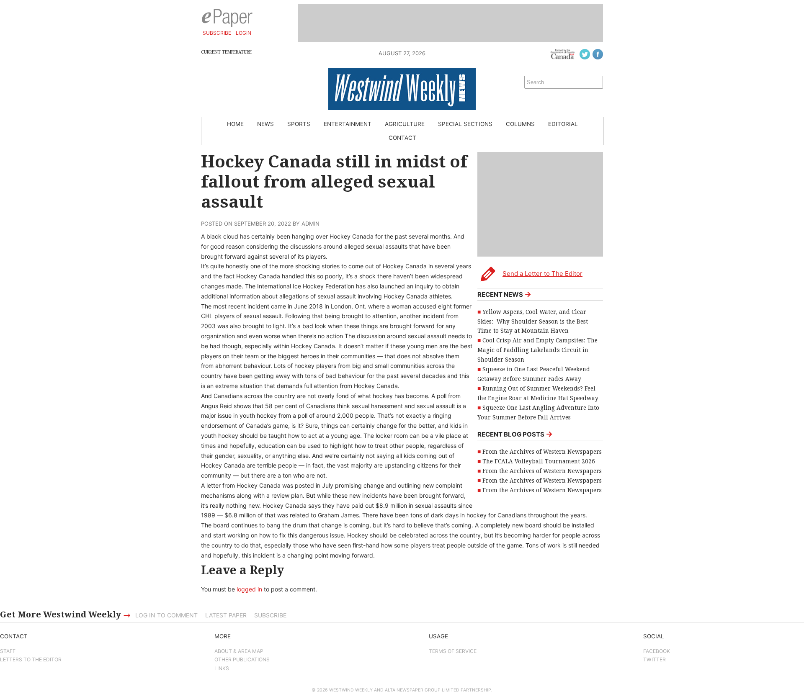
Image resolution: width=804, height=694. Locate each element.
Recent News (504, 294)
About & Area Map (238, 651)
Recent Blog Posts (515, 433)
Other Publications (242, 659)
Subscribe (217, 33)
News (265, 124)
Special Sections (465, 124)
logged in (249, 589)
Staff (7, 651)
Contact (402, 137)
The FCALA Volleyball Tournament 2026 (538, 461)
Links (221, 668)
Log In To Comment (166, 615)
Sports (298, 124)
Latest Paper (226, 615)
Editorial (563, 124)
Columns (520, 124)
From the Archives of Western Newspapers (542, 451)
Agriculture (405, 124)
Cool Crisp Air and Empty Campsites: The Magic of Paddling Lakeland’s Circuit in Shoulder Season (537, 350)
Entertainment (347, 124)
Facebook (656, 651)
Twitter (654, 659)
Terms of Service (453, 651)
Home (235, 124)
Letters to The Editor (31, 659)
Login (243, 33)
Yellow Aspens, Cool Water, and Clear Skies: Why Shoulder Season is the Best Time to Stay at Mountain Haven (532, 321)
